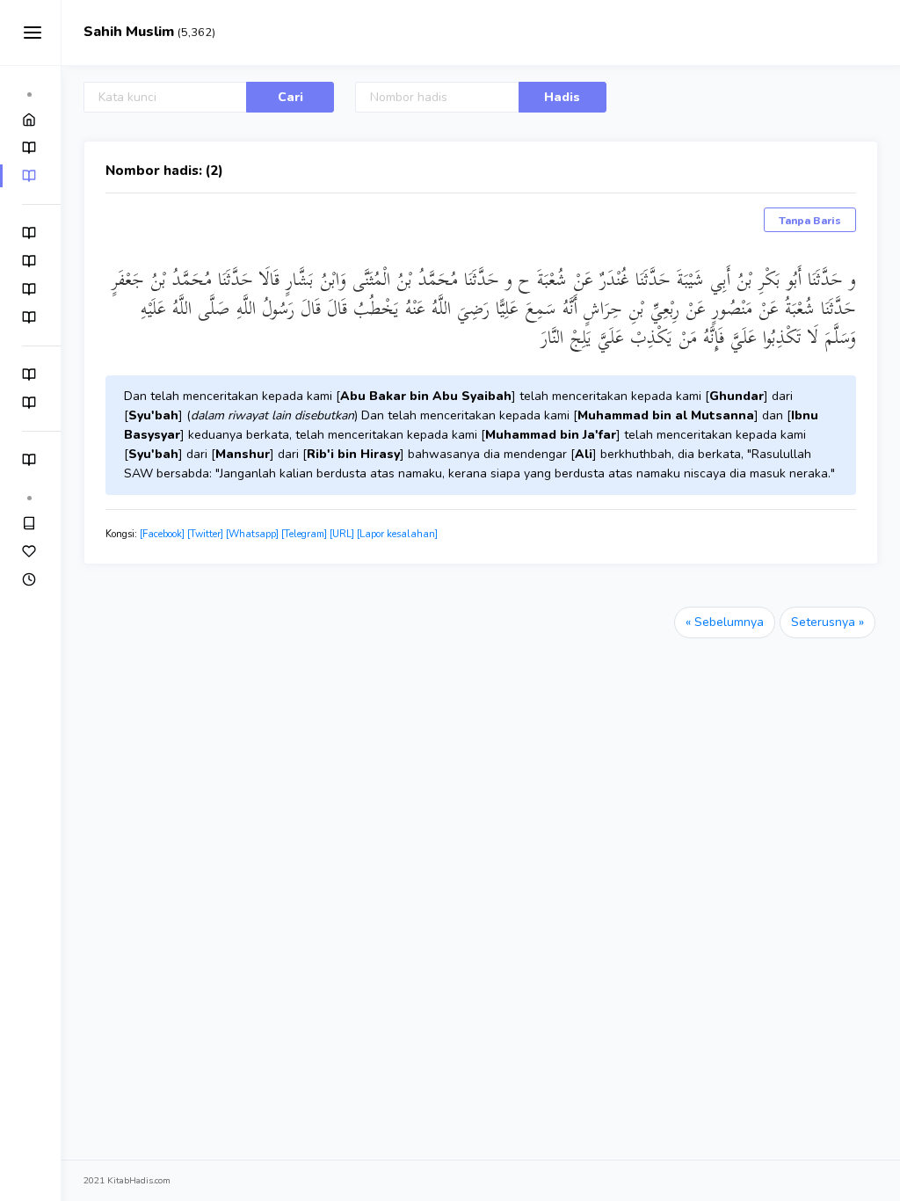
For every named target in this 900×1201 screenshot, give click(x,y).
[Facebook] (162, 534)
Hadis (562, 97)
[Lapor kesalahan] (397, 534)
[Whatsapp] (252, 534)
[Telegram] (304, 534)
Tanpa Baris (810, 221)
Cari (290, 97)
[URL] (342, 534)
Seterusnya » (827, 622)
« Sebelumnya (725, 622)
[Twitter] (205, 534)
